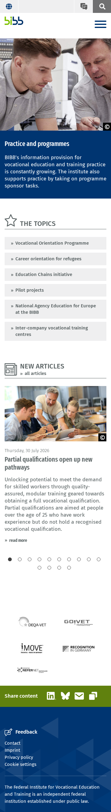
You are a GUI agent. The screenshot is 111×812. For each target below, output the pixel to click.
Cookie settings (20, 764)
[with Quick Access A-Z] (101, 6)
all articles (35, 373)
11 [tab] (39, 568)
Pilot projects (29, 290)
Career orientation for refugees (48, 259)
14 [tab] (69, 568)
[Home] (14, 21)
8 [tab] (79, 559)
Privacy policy (19, 757)
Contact (12, 743)
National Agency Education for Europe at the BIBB (55, 309)
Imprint (12, 750)
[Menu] (100, 25)
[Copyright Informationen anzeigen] (107, 127)
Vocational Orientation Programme (52, 243)
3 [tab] (29, 559)
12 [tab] (49, 568)
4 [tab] (39, 559)
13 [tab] (59, 568)
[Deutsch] (9, 6)
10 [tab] (99, 559)
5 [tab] (49, 559)
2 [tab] (20, 559)
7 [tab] (69, 559)
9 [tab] (89, 559)
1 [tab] (10, 559)
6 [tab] (59, 559)
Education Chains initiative (43, 274)
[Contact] (83, 6)
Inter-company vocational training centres (51, 331)
